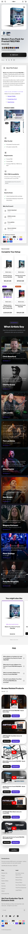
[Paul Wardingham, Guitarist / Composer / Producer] (18, 48)
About (2, 891)
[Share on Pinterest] (11, 60)
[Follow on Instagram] (6, 916)
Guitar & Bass (4, 880)
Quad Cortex (11, 102)
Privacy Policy (19, 882)
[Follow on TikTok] (14, 916)
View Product (16, 716)
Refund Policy (19, 880)
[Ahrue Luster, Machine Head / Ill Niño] (10, 48)
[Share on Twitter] (9, 60)
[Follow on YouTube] (10, 916)
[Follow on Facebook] (2, 916)
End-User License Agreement (20, 873)
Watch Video (7, 716)
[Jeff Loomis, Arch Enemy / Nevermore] (4, 48)
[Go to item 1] (3, 33)
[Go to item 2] (8, 34)
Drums (3, 878)
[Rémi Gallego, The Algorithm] (16, 48)
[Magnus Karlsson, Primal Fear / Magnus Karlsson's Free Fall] (12, 48)
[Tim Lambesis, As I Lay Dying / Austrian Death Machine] (6, 48)
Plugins (3, 875)
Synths (3, 883)
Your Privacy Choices (21, 885)
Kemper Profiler (12, 96)
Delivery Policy (19, 877)
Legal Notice (19, 890)
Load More (14, 850)
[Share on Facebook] (6, 60)
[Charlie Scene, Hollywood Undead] (2, 48)
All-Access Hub (5, 893)
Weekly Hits (4, 873)
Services (3, 886)
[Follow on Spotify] (18, 916)
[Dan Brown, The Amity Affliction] (14, 48)
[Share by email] (14, 60)
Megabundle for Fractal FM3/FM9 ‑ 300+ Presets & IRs (7, 306)
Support (3, 888)
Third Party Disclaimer (21, 887)
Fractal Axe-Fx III (12, 99)
